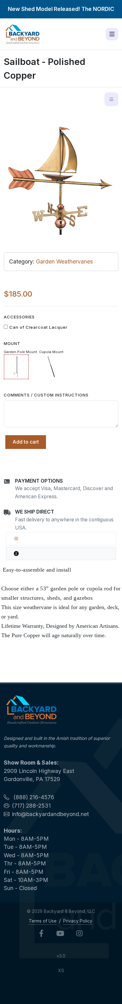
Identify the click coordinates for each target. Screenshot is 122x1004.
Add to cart (26, 442)
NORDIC (103, 9)
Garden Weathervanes (64, 261)
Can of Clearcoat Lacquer (38, 327)
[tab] (61, 538)
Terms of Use (43, 920)
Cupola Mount (51, 352)
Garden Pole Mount (20, 352)
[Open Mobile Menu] (111, 34)
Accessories (19, 316)
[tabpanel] (61, 602)
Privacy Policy (77, 920)
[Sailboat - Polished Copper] (61, 178)
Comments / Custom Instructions (46, 394)
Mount (12, 343)
